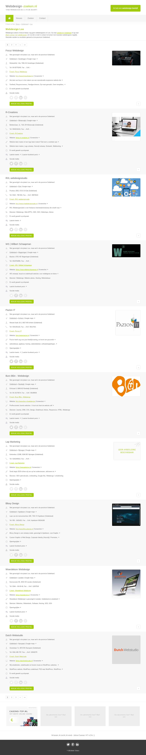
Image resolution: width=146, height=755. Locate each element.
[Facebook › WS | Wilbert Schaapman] (16, 295)
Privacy (77, 750)
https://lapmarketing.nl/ (23, 467)
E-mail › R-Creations (16, 133)
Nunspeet (21, 643)
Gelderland (13, 59)
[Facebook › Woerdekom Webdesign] (16, 621)
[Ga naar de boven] (139, 104)
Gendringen (22, 59)
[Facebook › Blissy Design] (16, 555)
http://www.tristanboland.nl (24, 76)
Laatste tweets (15, 154)
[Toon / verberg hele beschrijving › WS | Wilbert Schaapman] (45, 274)
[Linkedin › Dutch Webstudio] (21, 682)
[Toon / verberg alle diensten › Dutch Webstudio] (45, 669)
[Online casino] (23, 717)
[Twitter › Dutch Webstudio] (11, 682)
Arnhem (20, 318)
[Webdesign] (9, 18)
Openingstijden (15, 348)
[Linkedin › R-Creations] (21, 163)
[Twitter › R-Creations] (11, 163)
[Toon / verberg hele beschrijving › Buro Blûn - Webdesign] (45, 405)
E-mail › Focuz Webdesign (18, 72)
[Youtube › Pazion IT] (25, 361)
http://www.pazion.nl (22, 335)
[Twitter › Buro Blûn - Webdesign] (11, 427)
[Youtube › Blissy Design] (25, 555)
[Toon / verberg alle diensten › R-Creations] (45, 146)
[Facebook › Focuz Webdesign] (16, 97)
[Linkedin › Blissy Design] (21, 555)
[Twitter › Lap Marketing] (11, 489)
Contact (42, 18)
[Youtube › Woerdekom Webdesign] (25, 621)
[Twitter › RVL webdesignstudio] (11, 229)
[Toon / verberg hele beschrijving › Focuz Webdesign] (45, 80)
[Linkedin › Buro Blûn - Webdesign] (21, 427)
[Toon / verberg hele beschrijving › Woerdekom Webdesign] (45, 599)
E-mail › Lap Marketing (17, 463)
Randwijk (21, 384)
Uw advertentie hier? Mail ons (56, 716)
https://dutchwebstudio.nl (24, 661)
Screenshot (39, 76)
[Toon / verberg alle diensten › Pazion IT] (45, 344)
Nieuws (19, 18)
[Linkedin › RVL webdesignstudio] (21, 229)
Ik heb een (125, 8)
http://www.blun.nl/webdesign (25, 401)
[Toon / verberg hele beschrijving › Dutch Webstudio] (45, 665)
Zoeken (31, 18)
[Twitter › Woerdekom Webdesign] (11, 621)
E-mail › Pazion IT (16, 331)
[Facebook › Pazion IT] (16, 361)
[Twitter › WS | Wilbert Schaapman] (11, 295)
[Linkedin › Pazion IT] (21, 361)
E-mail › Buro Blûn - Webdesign (20, 397)
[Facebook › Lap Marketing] (16, 489)
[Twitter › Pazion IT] (11, 361)
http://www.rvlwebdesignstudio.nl (26, 203)
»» (25, 45)
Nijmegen (21, 450)
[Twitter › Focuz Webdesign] (11, 97)
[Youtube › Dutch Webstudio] (25, 682)
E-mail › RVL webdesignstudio (19, 199)
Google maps (32, 59)
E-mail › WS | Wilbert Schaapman (21, 265)
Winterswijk (22, 120)
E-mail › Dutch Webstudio (18, 656)
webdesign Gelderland (64, 33)
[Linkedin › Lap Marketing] (21, 489)
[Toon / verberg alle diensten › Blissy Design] (45, 537)
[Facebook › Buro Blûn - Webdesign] (16, 427)
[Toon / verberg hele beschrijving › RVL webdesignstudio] (45, 208)
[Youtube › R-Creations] (25, 163)
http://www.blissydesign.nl (24, 529)
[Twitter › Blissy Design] (11, 555)
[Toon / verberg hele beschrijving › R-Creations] (45, 142)
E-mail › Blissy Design (17, 524)
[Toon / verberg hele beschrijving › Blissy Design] (45, 533)
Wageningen (22, 252)
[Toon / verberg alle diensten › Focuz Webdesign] (45, 84)
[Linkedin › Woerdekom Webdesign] (21, 621)
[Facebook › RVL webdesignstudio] (16, 229)
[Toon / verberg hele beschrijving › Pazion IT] (45, 340)
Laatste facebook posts (31, 154)
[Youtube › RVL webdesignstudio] (25, 229)
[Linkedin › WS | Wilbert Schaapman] (21, 295)
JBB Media (71, 750)
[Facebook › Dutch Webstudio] (16, 682)
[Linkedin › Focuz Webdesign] (21, 97)
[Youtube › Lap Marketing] (25, 489)
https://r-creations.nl (22, 138)
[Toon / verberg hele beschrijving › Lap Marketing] (45, 471)
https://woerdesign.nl (23, 595)
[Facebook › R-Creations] (16, 163)
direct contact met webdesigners (16, 35)
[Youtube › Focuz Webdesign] (25, 97)
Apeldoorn (21, 512)
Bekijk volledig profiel (21, 104)
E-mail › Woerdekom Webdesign (20, 590)
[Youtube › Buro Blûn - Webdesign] (25, 427)
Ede (19, 186)
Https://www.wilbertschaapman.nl (27, 269)
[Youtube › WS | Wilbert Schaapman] (25, 295)
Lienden (20, 578)
